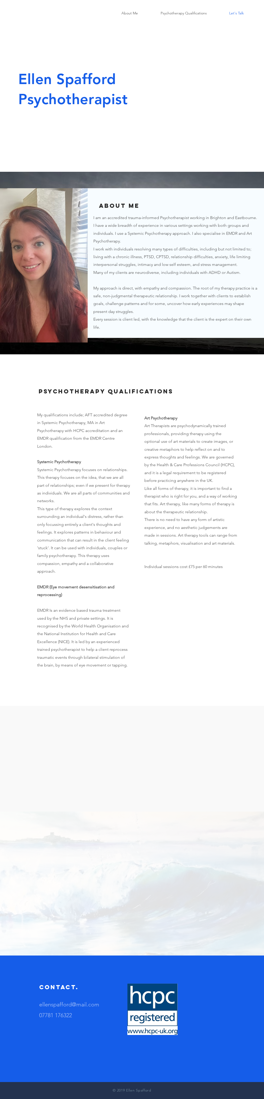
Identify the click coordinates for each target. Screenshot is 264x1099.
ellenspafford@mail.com (69, 1004)
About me (119, 205)
